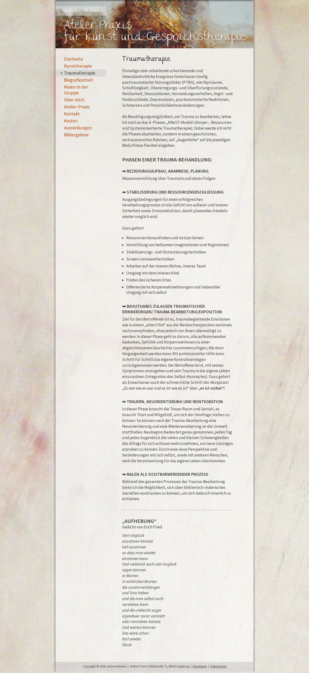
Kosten (71, 121)
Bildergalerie (76, 135)
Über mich (74, 100)
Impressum (200, 666)
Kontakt (72, 114)
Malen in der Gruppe (76, 90)
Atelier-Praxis (77, 107)
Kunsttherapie (78, 66)
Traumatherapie (79, 73)
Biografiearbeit (78, 80)
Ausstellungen (78, 128)
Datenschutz (219, 666)
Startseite (73, 59)
